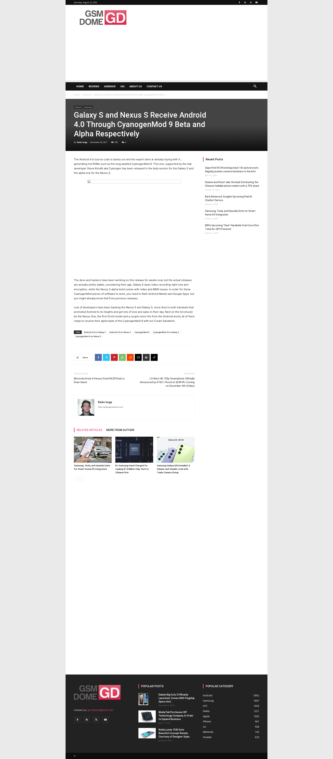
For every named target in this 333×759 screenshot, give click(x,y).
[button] (255, 86)
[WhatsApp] (122, 357)
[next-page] (81, 479)
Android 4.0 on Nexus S (120, 332)
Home (80, 86)
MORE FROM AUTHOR (120, 430)
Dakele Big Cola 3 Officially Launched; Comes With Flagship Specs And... (176, 698)
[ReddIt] (130, 357)
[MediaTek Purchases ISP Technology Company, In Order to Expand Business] (147, 716)
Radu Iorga (82, 142)
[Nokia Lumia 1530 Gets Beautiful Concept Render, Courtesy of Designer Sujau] (147, 733)
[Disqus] (134, 533)
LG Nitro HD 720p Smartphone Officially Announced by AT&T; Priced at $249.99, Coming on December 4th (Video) (167, 382)
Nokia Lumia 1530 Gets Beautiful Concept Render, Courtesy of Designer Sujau (174, 733)
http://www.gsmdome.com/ (110, 407)
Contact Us (154, 86)
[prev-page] (76, 479)
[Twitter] (250, 2)
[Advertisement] (166, 56)
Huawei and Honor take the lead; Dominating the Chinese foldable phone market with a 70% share (232, 184)
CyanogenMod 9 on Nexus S (88, 336)
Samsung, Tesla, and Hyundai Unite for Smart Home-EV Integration (230, 213)
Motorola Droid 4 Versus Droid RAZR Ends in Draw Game (99, 380)
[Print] (146, 357)
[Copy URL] (154, 357)
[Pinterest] (114, 357)
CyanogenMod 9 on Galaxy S (166, 332)
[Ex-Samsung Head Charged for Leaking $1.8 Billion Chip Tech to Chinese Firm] (134, 450)
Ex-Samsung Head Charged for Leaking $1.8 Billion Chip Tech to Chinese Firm (132, 469)
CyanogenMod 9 (142, 332)
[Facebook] (239, 2)
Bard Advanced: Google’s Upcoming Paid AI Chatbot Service (228, 198)
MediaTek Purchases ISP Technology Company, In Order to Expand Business (176, 715)
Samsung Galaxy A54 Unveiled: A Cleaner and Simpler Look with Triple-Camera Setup (173, 469)
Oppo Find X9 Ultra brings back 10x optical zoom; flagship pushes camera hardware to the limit (232, 169)
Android (110, 86)
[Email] (138, 357)
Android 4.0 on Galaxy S (95, 332)
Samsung (88, 107)
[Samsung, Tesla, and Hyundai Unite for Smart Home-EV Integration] (93, 450)
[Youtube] (256, 2)
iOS (122, 86)
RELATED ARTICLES (89, 430)
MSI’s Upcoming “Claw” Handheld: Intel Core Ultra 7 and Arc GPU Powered (232, 227)
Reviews (94, 86)
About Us (135, 86)
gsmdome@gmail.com (100, 710)
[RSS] (245, 2)
